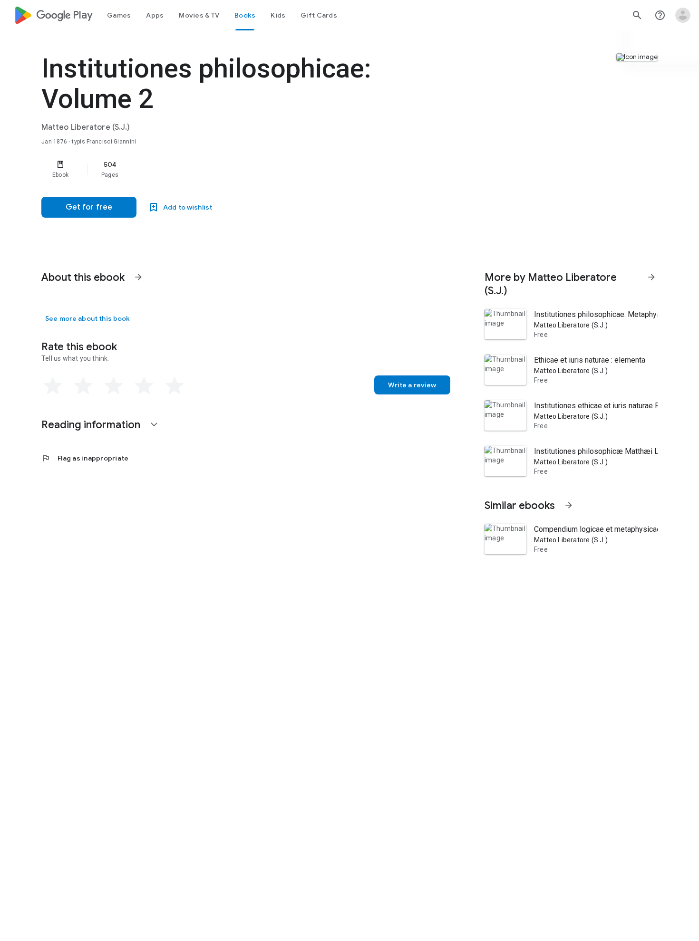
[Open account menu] (682, 15)
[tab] (118, 15)
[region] (231, 169)
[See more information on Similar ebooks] (568, 505)
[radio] (52, 385)
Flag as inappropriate (84, 458)
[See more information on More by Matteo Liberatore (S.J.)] (651, 277)
